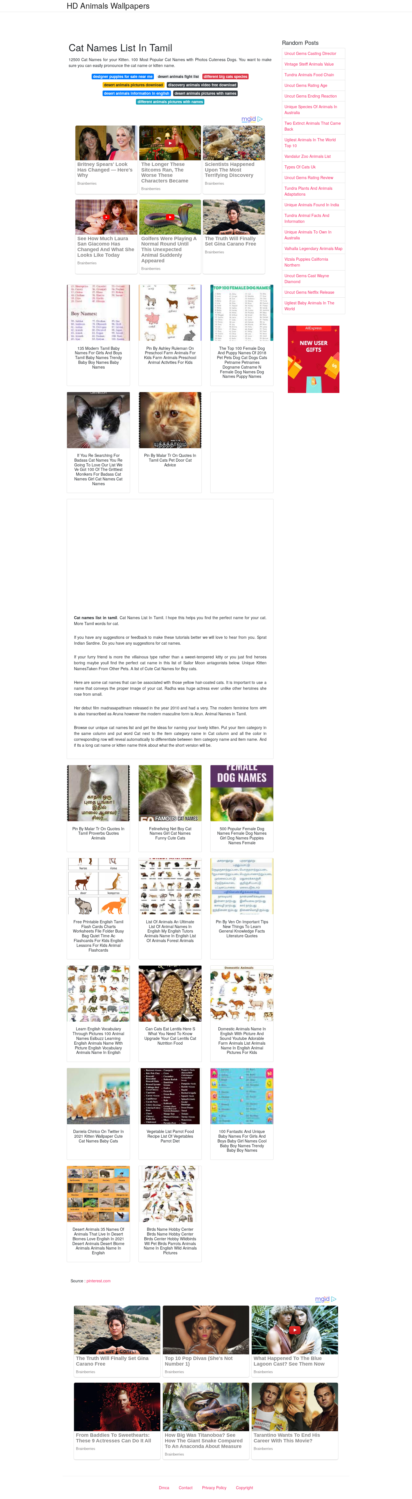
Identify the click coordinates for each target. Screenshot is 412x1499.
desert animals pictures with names (205, 93)
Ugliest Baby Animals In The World (309, 305)
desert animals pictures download (133, 84)
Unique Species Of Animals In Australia (310, 109)
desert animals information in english (136, 93)
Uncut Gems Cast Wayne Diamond (306, 278)
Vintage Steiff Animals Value (309, 64)
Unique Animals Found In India (311, 204)
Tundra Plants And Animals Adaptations (308, 191)
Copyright (244, 1487)
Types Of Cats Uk (300, 167)
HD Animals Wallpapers (108, 5)
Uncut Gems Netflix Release (309, 292)
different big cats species (225, 76)
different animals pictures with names (170, 101)
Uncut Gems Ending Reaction (310, 96)
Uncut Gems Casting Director (310, 53)
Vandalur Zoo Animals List (307, 156)
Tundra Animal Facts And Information (306, 218)
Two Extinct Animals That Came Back (312, 126)
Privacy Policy (214, 1487)
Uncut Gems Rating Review (308, 177)
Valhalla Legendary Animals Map (313, 248)
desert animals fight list (178, 76)
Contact (186, 1487)
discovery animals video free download (202, 84)
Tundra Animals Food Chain (309, 74)
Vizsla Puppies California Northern (306, 262)
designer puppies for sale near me (122, 76)
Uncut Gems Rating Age (305, 85)
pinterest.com (99, 1280)
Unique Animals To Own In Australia (308, 234)
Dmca (164, 1487)
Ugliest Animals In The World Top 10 (310, 142)
